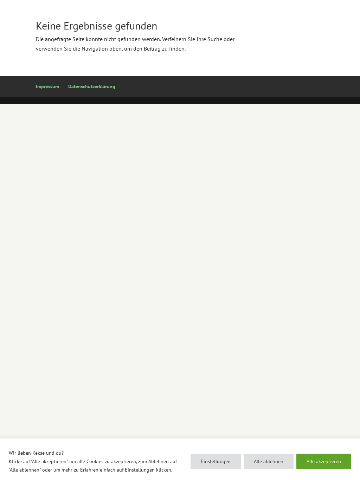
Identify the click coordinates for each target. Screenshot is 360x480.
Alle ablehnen (268, 461)
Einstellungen (216, 461)
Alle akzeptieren (324, 461)
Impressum (47, 86)
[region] (180, 459)
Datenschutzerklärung (91, 86)
